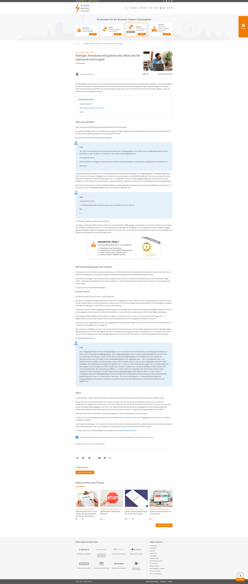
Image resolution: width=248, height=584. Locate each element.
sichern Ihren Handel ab (127, 430)
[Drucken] (89, 458)
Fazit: (82, 112)
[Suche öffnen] (126, 8)
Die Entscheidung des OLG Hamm (91, 108)
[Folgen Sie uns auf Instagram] (169, 1)
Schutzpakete (133, 8)
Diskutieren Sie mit (85, 472)
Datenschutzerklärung (152, 581)
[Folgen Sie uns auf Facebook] (171, 1)
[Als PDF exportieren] (83, 458)
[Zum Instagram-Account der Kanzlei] (110, 458)
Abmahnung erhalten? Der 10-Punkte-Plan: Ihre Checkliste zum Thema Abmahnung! (86, 514)
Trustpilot (93, 1)
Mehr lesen (83, 166)
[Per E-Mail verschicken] (99, 458)
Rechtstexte (143, 8)
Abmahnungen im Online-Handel (85, 52)
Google (81, 1)
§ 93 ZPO (146, 312)
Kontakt (170, 581)
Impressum (163, 581)
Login (163, 8)
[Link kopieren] (77, 458)
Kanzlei (156, 8)
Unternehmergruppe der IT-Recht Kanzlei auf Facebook (136, 437)
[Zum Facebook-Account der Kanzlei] (105, 458)
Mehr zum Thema (164, 525)
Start (77, 43)
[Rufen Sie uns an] (163, 1)
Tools (150, 8)
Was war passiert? (86, 104)
